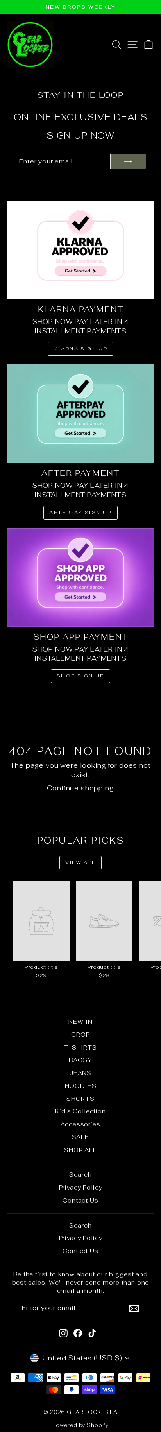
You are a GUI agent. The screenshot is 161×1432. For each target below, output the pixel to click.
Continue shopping (80, 788)
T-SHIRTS (80, 1047)
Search (80, 1174)
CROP (80, 1034)
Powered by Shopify (80, 1425)
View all (80, 862)
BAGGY (80, 1060)
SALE (80, 1137)
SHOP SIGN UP (80, 676)
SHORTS (80, 1098)
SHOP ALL (80, 1150)
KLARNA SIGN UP (81, 349)
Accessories (80, 1124)
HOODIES (81, 1086)
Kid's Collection (80, 1111)
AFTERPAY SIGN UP (80, 512)
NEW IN (80, 1021)
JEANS (80, 1073)
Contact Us (80, 1200)
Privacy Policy (80, 1187)
